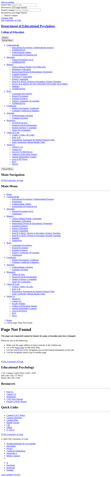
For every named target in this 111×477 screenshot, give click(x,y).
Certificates (11, 106)
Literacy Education (20, 228)
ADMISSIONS (18, 50)
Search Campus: (8, 10)
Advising (10, 113)
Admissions (17, 201)
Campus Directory (14, 418)
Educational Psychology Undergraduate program (33, 47)
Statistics (15, 86)
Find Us (9, 392)
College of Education (12, 32)
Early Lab (16, 137)
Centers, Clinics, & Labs (22, 286)
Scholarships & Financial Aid (24, 55)
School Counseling (20, 79)
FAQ (14, 162)
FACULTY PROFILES (22, 152)
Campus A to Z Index (15, 415)
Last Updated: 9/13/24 (10, 474)
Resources (10, 120)
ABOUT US (17, 147)
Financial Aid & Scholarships (24, 125)
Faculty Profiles (18, 303)
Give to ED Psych (19, 159)
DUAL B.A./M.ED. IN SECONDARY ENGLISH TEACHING (40, 84)
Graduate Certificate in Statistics (25, 111)
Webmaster (11, 397)
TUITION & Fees (19, 123)
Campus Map (12, 420)
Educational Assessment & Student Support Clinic (33, 140)
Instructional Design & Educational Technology (32, 72)
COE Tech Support (14, 399)
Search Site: (6, 5)
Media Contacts (13, 456)
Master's (10, 64)
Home (9, 194)
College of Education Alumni (24, 154)
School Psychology (20, 96)
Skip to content (7, 2)
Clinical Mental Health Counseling (27, 218)
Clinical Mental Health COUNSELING (29, 67)
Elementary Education (21, 69)
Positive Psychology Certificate (25, 108)
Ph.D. (9, 91)
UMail (9, 427)
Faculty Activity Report (16, 401)
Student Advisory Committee (24, 128)
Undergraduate (12, 45)
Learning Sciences (20, 74)
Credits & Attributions (15, 451)
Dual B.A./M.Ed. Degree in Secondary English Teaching (36, 235)
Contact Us (17, 149)
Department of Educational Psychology (28, 26)
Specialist (10, 57)
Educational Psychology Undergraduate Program (33, 199)
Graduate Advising (20, 118)
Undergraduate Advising (22, 115)
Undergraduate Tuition (21, 52)
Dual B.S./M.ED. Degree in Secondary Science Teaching (36, 81)
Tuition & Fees (18, 274)
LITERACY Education (22, 77)
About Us (10, 145)
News (14, 316)
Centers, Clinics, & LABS (23, 135)
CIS (8, 425)
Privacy (9, 448)
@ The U (10, 430)
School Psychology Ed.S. (23, 60)
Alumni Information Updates (24, 157)
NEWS (15, 164)
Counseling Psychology (22, 94)
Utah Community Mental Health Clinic (28, 142)
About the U (11, 453)
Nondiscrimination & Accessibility (21, 443)
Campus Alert (7, 18)
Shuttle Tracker (12, 422)
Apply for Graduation (21, 130)
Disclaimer (11, 446)
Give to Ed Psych (19, 311)
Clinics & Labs (12, 132)
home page (19, 347)
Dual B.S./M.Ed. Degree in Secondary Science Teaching (36, 233)
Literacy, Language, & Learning (25, 101)
